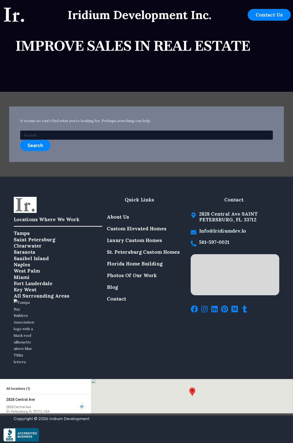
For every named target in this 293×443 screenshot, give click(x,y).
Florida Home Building (135, 264)
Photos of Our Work (132, 275)
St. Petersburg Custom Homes (143, 252)
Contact (116, 299)
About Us (118, 217)
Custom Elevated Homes (136, 229)
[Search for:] (146, 135)
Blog (112, 287)
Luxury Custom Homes (134, 240)
